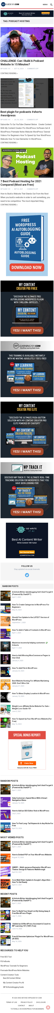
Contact (21, 1006)
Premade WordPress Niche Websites (15, 970)
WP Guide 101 (5, 69)
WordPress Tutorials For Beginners (14, 966)
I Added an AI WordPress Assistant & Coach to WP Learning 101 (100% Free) (31, 925)
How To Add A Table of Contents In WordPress (31, 630)
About (31, 1006)
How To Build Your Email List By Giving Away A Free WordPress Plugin (31, 912)
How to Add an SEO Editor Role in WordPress (30, 811)
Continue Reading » (9, 73)
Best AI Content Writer (12, 978)
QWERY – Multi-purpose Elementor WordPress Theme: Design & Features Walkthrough (31, 868)
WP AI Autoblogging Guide (13, 987)
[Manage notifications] (48, 1007)
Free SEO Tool (6, 957)
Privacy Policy (27, 1002)
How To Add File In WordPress (24, 668)
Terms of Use (11, 1002)
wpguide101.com (35, 998)
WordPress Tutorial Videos (14, 150)
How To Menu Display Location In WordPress (30, 693)
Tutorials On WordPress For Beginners (27, 1009)
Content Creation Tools (10, 975)
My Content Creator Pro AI (13, 983)
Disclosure (41, 1002)
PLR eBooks (5, 961)
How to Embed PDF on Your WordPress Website (32, 855)
